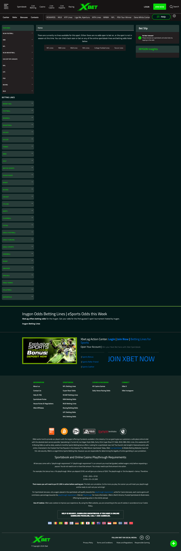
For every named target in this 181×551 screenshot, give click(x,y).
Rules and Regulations (125, 543)
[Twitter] (147, 537)
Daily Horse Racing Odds (101, 390)
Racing (71, 6)
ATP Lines (68, 17)
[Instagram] (142, 538)
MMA (5, 154)
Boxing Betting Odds (70, 408)
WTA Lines (96, 17)
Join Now (159, 6)
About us (36, 386)
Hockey (6, 132)
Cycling (6, 204)
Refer (14, 17)
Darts (5, 211)
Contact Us (37, 390)
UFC (4, 72)
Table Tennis (8, 282)
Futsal (5, 225)
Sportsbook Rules (39, 399)
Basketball (7, 125)
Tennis (5, 146)
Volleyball (7, 290)
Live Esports (62, 6)
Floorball (7, 218)
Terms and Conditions (105, 543)
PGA (4, 78)
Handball (6, 254)
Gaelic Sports (8, 247)
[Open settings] (174, 15)
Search (176, 6)
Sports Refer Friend (90, 361)
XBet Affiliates (38, 408)
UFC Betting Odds (69, 412)
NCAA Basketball (9, 53)
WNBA (106, 17)
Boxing (5, 85)
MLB (60, 17)
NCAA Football (8, 33)
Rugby (5, 261)
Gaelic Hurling (9, 239)
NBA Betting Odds (69, 399)
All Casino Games (98, 386)
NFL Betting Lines (69, 386)
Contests (35, 17)
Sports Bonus (87, 356)
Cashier (6, 17)
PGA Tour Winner (124, 17)
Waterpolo (7, 297)
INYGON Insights (148, 49)
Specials (6, 275)
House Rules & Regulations (43, 403)
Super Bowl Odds (69, 390)
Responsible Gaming (142, 543)
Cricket (6, 197)
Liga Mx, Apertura (82, 17)
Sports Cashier (88, 366)
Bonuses (24, 17)
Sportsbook (21, 6)
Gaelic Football (9, 232)
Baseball (6, 118)
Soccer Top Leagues (10, 59)
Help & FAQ (37, 395)
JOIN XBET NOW (131, 358)
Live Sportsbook (116, 448)
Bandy (5, 182)
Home (40, 28)
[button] (6, 6)
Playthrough (87, 495)
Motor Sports (8, 168)
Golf (5, 161)
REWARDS (51, 17)
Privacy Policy (88, 543)
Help (163, 16)
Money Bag (7, 104)
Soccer (5, 139)
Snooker (6, 268)
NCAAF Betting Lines (70, 395)
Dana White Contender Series (146, 17)
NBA (4, 40)
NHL (4, 65)
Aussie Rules (8, 175)
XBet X (124, 386)
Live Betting (33, 6)
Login (146, 6)
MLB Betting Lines (69, 403)
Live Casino (51, 6)
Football (6, 111)
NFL (113, 17)
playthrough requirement (104, 492)
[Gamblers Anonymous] (89, 430)
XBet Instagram (127, 390)
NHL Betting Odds (69, 416)
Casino (42, 6)
